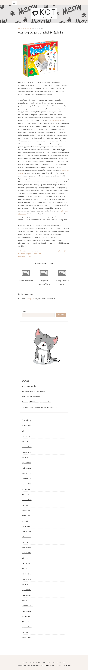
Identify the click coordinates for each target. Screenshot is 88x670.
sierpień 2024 (26, 553)
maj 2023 (25, 632)
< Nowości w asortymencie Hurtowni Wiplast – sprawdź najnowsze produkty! (29, 253)
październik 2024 (27, 542)
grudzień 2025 (27, 468)
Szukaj (24, 311)
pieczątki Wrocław (54, 120)
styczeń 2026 (26, 463)
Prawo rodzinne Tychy (26, 281)
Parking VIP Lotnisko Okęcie (31, 396)
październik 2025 (27, 478)
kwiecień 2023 (27, 637)
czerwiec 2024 (27, 563)
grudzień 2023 (27, 595)
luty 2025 (25, 521)
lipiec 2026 (25, 431)
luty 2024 (25, 584)
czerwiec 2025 (27, 500)
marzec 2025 (26, 516)
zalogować (31, 299)
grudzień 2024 (27, 531)
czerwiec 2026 (27, 436)
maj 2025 (25, 505)
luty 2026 (25, 457)
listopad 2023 (26, 600)
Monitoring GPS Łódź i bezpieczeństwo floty (36, 402)
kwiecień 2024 (27, 574)
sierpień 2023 (26, 616)
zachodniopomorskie (24, 28)
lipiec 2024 (25, 558)
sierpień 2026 (26, 426)
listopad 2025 (26, 473)
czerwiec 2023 (27, 627)
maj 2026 (25, 441)
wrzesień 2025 (27, 484)
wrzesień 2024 (27, 547)
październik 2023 (27, 606)
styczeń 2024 (26, 590)
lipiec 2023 (25, 621)
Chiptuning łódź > (63, 251)
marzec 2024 (26, 579)
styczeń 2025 (26, 526)
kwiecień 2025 (27, 510)
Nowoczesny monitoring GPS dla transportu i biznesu (39, 407)
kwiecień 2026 (27, 447)
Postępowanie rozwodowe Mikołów (33, 391)
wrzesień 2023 (27, 611)
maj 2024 (25, 569)
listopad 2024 (26, 537)
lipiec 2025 (25, 494)
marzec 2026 (26, 452)
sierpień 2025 (26, 489)
